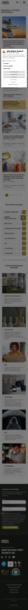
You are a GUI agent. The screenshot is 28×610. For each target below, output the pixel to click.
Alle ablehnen (14, 74)
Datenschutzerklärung (13, 84)
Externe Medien (8, 66)
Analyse (6, 63)
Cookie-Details (13, 79)
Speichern (14, 77)
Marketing (7, 68)
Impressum (13, 82)
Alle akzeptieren (14, 72)
